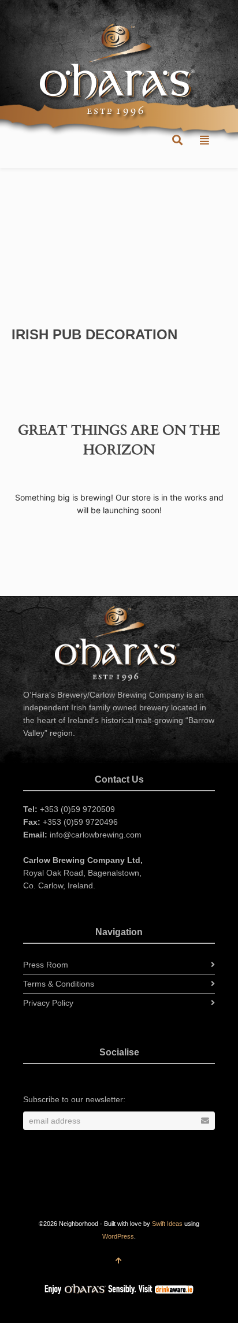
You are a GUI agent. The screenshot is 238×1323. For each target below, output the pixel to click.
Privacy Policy (48, 1002)
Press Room (45, 964)
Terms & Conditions (58, 983)
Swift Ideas (167, 1223)
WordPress (118, 1236)
